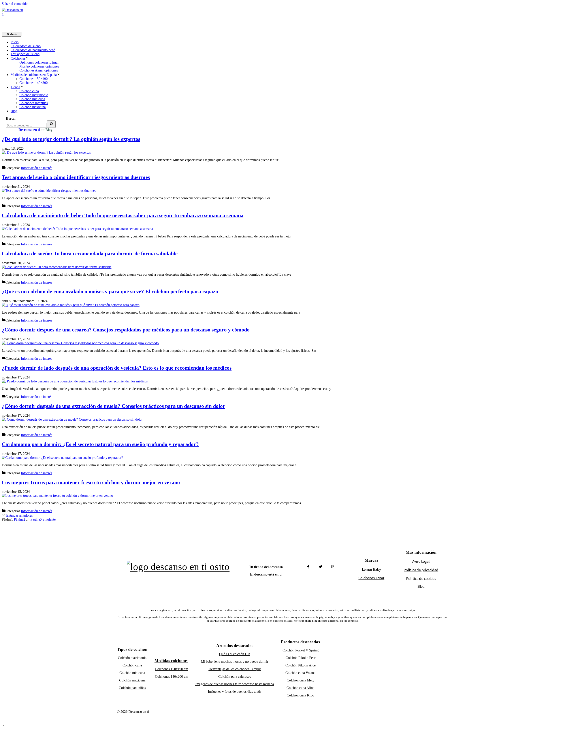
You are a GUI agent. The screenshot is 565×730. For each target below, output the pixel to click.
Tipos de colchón (132, 649)
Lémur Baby (371, 569)
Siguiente (51, 519)
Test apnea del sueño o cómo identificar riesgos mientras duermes (76, 177)
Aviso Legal (421, 561)
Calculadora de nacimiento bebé (33, 50)
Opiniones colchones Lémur (39, 62)
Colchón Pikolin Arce (300, 665)
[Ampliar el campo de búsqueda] (51, 124)
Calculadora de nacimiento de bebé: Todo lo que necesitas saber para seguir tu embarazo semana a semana (122, 215)
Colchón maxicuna (32, 107)
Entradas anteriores (19, 515)
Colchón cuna (29, 91)
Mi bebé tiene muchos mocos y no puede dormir (234, 661)
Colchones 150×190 (33, 79)
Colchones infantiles (33, 103)
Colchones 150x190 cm (171, 669)
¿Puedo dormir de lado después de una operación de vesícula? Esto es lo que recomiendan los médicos (117, 368)
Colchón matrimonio (33, 95)
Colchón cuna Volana (300, 673)
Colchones (18, 58)
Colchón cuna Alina (300, 688)
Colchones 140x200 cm (171, 676)
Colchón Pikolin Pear (300, 658)
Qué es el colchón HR (234, 654)
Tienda (15, 87)
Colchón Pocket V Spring (300, 650)
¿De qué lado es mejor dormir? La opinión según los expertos (71, 139)
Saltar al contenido (15, 4)
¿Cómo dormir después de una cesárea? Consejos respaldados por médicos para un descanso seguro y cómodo (126, 330)
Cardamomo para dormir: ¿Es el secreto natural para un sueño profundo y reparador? (100, 444)
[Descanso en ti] (12, 19)
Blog (14, 111)
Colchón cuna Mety (300, 680)
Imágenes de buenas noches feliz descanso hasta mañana (234, 684)
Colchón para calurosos (234, 676)
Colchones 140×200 (33, 83)
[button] (3, 726)
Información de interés (36, 168)
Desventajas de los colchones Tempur (235, 669)
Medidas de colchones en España (34, 75)
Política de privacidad (421, 570)
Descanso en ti (29, 130)
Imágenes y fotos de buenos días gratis (234, 691)
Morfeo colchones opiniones (39, 66)
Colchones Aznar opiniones (38, 70)
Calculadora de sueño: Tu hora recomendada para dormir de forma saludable (90, 253)
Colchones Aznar (371, 578)
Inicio (15, 42)
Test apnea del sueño (25, 54)
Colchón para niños (132, 688)
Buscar (11, 118)
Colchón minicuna (32, 99)
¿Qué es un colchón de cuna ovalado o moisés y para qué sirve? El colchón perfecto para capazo (110, 291)
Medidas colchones (171, 660)
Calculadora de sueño (26, 46)
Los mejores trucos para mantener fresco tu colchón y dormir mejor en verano (91, 482)
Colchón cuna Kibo (300, 695)
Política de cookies (421, 578)
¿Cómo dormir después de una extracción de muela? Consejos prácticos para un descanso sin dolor (113, 406)
